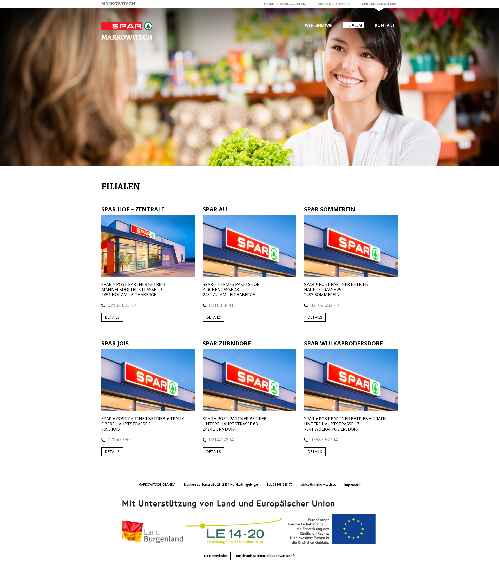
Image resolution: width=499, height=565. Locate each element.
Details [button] (112, 317)
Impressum (352, 484)
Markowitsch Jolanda (157, 484)
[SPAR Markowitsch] (126, 28)
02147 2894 (221, 439)
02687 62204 (324, 439)
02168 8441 (221, 305)
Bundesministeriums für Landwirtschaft (265, 556)
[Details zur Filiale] (148, 245)
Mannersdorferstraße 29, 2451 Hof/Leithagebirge (221, 484)
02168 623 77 (122, 305)
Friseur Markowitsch (334, 4)
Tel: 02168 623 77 (279, 484)
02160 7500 (120, 439)
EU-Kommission (216, 556)
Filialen (353, 25)
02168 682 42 (324, 305)
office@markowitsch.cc (318, 484)
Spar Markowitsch (379, 4)
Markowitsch (118, 4)
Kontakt (385, 25)
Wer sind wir (318, 25)
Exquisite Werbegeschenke (285, 4)
